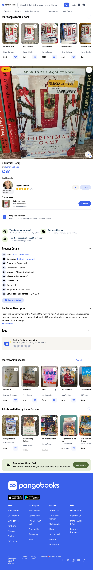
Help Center (76, 510)
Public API (54, 544)
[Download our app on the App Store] (15, 497)
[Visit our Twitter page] (68, 560)
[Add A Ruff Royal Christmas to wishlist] (55, 419)
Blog (51, 529)
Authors (12, 526)
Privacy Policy (33, 557)
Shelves (11, 531)
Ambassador (55, 534)
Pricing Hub (34, 529)
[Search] (66, 5)
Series (11, 536)
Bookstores (53, 11)
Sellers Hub (34, 515)
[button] (46, 249)
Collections (13, 515)
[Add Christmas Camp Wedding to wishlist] (35, 419)
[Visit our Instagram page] (73, 560)
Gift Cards (67, 11)
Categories (13, 520)
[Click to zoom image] (46, 112)
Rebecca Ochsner (22, 185)
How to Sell (34, 510)
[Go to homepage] (9, 5)
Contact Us (75, 515)
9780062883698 (21, 254)
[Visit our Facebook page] (62, 560)
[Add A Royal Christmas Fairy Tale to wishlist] (74, 419)
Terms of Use (24, 557)
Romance (30, 259)
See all (79, 360)
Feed (31, 539)
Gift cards (12, 541)
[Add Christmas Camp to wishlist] (89, 70)
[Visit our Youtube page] (78, 560)
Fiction (20, 259)
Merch (52, 539)
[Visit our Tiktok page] (83, 560)
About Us (54, 510)
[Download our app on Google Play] (32, 497)
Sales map (34, 534)
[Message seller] (75, 187)
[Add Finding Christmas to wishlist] (16, 419)
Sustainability (55, 524)
